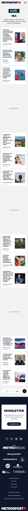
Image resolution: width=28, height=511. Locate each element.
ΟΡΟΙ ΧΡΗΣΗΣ (14, 487)
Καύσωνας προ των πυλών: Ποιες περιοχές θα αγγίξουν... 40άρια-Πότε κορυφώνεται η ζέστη (7, 158)
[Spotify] (21, 438)
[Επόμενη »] (24, 391)
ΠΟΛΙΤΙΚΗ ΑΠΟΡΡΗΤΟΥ (14, 478)
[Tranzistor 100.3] (6, 471)
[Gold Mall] (19, 471)
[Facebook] (7, 438)
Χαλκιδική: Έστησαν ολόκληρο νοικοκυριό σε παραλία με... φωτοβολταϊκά (7, 258)
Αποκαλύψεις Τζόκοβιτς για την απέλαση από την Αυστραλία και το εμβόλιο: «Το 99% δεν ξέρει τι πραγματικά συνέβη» (8, 276)
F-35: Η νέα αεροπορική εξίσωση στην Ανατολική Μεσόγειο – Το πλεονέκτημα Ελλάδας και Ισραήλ (7, 73)
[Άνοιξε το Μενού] (25, 2)
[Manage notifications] (24, 508)
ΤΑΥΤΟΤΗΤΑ (14, 481)
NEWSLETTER (14, 410)
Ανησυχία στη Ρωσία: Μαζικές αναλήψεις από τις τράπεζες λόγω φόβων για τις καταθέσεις (8, 341)
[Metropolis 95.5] (14, 454)
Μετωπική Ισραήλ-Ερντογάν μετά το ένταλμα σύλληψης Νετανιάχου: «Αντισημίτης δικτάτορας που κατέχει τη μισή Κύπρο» (8, 35)
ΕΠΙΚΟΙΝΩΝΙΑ (14, 484)
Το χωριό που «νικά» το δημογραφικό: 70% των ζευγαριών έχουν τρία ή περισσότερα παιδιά (8, 139)
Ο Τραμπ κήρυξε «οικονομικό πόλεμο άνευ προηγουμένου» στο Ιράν (7, 356)
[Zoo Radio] (22, 459)
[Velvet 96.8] (8, 466)
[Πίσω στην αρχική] (11, 3)
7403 (17, 391)
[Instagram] (11, 438)
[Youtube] (16, 438)
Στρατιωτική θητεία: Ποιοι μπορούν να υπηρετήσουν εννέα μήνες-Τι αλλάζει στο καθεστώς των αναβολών (7, 241)
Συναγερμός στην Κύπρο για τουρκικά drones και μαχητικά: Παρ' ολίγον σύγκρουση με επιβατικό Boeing (8, 175)
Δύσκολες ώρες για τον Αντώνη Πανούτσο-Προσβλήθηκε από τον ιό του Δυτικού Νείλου (7, 53)
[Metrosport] (10, 459)
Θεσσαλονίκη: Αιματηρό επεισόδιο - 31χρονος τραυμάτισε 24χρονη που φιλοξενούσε (7, 375)
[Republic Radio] (18, 466)
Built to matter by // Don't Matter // (14, 498)
